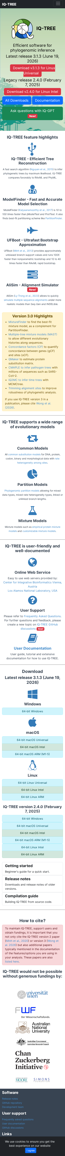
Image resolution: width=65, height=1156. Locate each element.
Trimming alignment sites (24, 388)
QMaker (13, 359)
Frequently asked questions (17, 1119)
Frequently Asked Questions (42, 616)
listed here (12, 961)
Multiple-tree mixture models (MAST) (32, 334)
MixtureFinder (17, 322)
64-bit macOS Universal (32, 740)
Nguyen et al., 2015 (42, 169)
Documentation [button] (47, 100)
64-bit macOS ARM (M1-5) (32, 754)
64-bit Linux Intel (32, 789)
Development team (13, 1106)
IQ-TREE (9, 4)
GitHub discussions (13, 1127)
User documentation (13, 1123)
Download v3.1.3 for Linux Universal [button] (34, 70)
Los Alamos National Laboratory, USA (32, 590)
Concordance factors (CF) (25, 346)
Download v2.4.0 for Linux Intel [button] (32, 92)
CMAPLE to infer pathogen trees (29, 367)
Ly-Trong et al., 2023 (26, 295)
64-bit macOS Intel (32, 747)
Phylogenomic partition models (22, 490)
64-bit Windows (32, 711)
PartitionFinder (53, 218)
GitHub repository (12, 1102)
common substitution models (24, 454)
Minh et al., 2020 (17, 941)
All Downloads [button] (16, 100)
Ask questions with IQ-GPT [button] (32, 113)
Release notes (10, 1098)
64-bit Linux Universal (32, 782)
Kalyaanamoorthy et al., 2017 (35, 209)
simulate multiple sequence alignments (25, 299)
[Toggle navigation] (58, 3)
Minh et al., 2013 (23, 250)
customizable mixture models (39, 531)
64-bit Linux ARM (32, 797)
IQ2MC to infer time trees (25, 380)
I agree (31, 1150)
